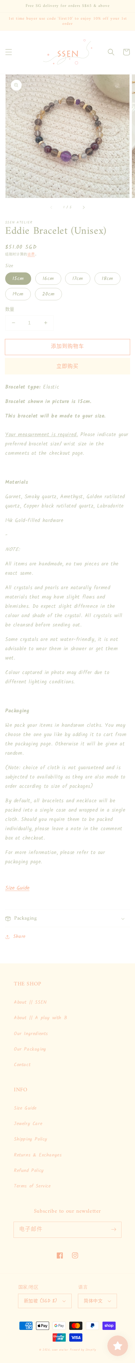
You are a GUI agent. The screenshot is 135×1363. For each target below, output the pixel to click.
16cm (48, 278)
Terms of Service (32, 1186)
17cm (77, 278)
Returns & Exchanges (38, 1155)
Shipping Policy (30, 1139)
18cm (107, 278)
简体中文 (93, 1301)
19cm (18, 294)
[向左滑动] (51, 207)
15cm (18, 278)
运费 (31, 254)
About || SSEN (30, 1002)
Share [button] (19, 936)
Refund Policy (29, 1170)
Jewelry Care (28, 1124)
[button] (8, 52)
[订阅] (113, 1229)
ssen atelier (60, 1349)
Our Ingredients (31, 1034)
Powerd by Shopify (83, 1349)
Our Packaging (30, 1049)
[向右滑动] (83, 207)
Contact (22, 1065)
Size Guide (17, 888)
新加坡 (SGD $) (40, 1301)
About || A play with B (40, 1018)
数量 (10, 309)
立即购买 (67, 366)
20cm (48, 294)
